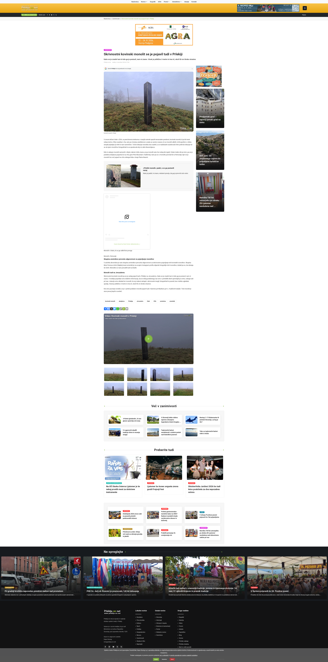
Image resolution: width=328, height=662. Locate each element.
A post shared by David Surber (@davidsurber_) (127, 244)
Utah (148, 301)
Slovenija (159, 617)
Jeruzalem (140, 301)
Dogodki (152, 2)
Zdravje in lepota (161, 623)
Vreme (181, 638)
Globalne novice (161, 632)
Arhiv (159, 2)
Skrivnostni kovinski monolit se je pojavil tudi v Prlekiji (137, 19)
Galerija (181, 620)
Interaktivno (176, 2)
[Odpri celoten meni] (305, 8)
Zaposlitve (182, 632)
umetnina (163, 301)
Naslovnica (135, 2)
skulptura (122, 301)
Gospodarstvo (141, 632)
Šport (138, 626)
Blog (180, 635)
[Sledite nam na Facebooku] (47, 15)
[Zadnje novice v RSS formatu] (56, 15)
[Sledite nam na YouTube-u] (51, 15)
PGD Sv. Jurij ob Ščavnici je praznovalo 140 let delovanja (113, 591)
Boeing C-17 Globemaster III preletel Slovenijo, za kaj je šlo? (209, 420)
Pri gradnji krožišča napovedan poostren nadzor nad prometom (34, 591)
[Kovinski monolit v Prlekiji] (114, 374)
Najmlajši (139, 644)
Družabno (140, 617)
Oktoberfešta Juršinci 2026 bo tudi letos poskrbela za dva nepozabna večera (204, 489)
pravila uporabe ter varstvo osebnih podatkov (183, 655)
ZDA (155, 301)
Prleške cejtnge (183, 641)
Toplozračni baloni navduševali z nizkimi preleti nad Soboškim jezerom (171, 432)
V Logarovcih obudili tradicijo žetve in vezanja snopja (131, 432)
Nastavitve (164, 659)
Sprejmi (156, 659)
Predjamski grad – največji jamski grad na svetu (210, 120)
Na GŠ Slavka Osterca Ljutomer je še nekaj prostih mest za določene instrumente (123, 489)
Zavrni (172, 659)
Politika (139, 629)
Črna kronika (140, 620)
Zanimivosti (116, 19)
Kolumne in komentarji (163, 626)
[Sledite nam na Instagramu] (49, 15)
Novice (143, 2)
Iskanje (186, 2)
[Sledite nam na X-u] (53, 15)
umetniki (172, 301)
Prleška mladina (184, 644)
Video (180, 623)
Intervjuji (159, 620)
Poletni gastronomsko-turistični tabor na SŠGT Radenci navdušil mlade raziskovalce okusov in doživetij (169, 516)
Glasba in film (141, 641)
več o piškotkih (164, 655)
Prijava (304, 15)
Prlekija (130, 301)
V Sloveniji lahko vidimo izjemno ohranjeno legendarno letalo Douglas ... (171, 420)
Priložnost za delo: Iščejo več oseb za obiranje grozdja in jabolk (132, 534)
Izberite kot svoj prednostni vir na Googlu (119, 68)
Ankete (181, 629)
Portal (166, 2)
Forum (181, 626)
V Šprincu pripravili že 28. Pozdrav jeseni (269, 591)
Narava (139, 635)
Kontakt (194, 2)
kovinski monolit (110, 301)
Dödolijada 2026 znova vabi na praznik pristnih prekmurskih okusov (132, 516)
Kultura (139, 623)
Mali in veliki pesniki (185, 647)
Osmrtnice (159, 635)
